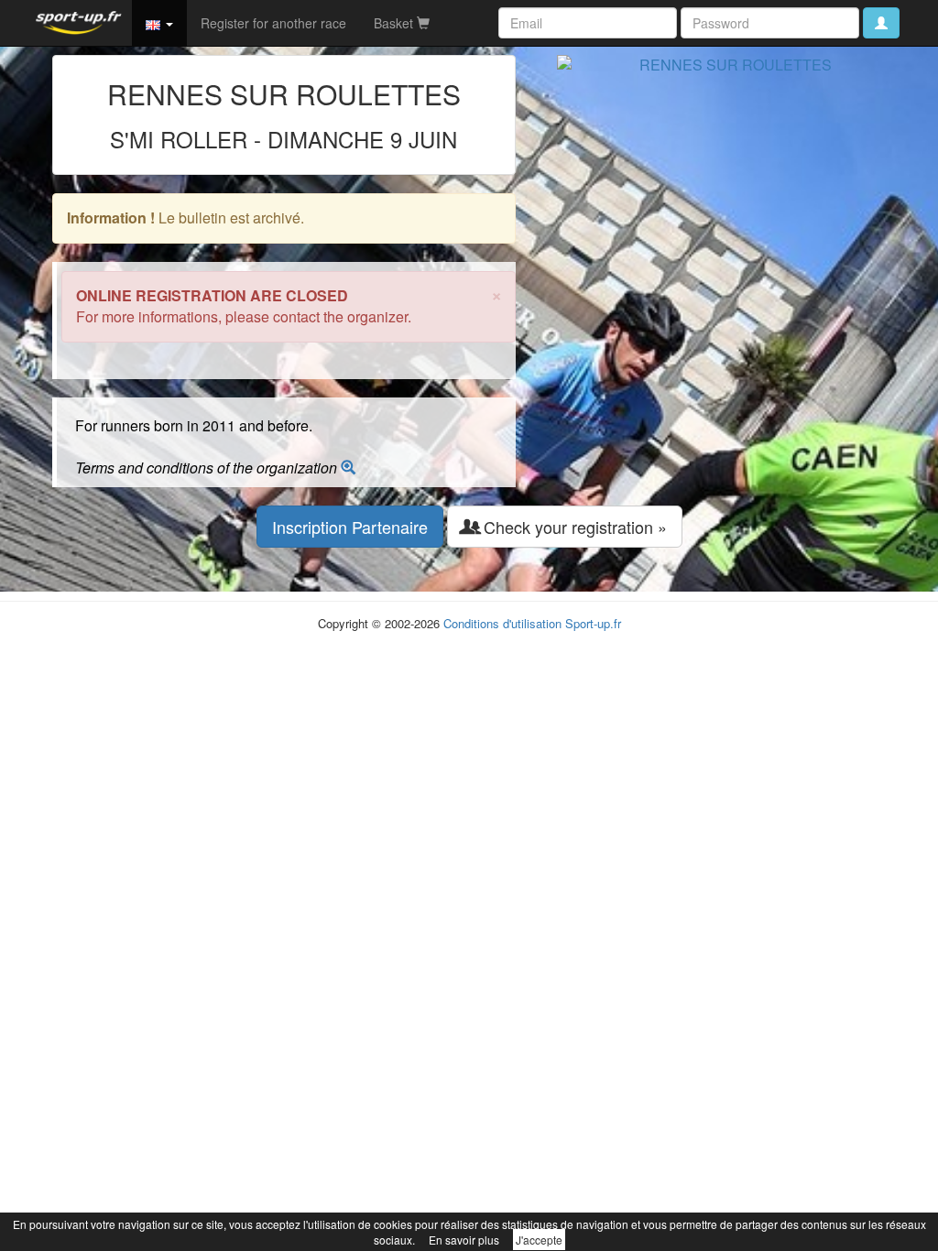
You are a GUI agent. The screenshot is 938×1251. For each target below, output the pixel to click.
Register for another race (273, 23)
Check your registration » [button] (573, 526)
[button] (159, 23)
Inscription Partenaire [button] (350, 526)
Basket (395, 23)
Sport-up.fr (593, 623)
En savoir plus (464, 1239)
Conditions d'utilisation (502, 623)
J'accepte (539, 1239)
